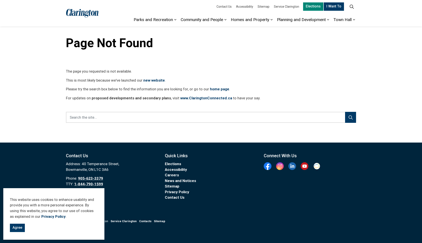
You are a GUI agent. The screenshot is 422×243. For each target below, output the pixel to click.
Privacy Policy (53, 216)
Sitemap (263, 6)
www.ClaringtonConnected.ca (206, 98)
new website (154, 80)
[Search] (350, 117)
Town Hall (342, 19)
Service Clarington (286, 6)
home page (219, 89)
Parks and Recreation (153, 19)
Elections (313, 6)
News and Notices (180, 181)
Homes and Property (250, 19)
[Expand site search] (351, 6)
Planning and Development (301, 19)
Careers (172, 175)
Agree (17, 227)
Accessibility (244, 6)
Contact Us (224, 6)
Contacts (145, 221)
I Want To (333, 6)
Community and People (202, 19)
